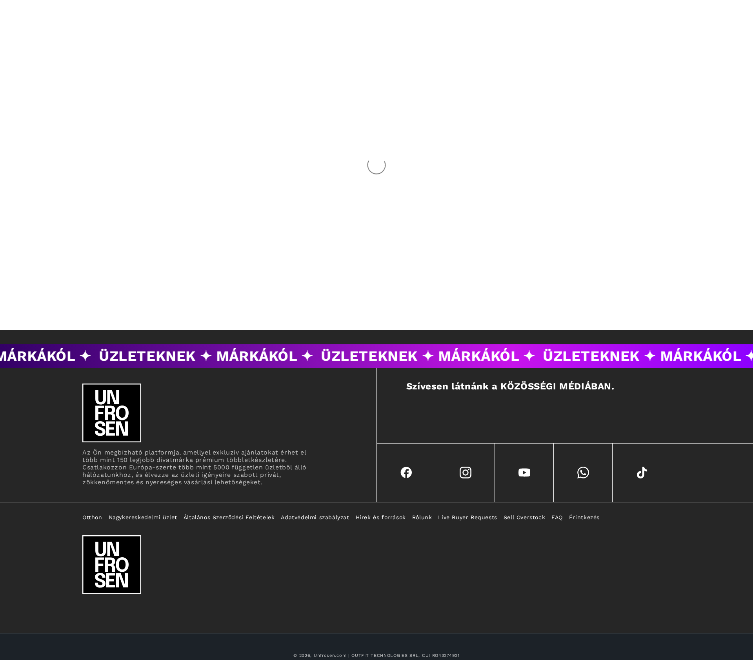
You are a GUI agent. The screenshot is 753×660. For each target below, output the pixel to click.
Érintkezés (584, 517)
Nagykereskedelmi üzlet (143, 517)
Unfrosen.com (330, 655)
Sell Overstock (524, 517)
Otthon (92, 517)
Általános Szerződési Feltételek (229, 517)
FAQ (557, 517)
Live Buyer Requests (467, 517)
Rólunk (422, 517)
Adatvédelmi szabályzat (315, 517)
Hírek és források (381, 517)
